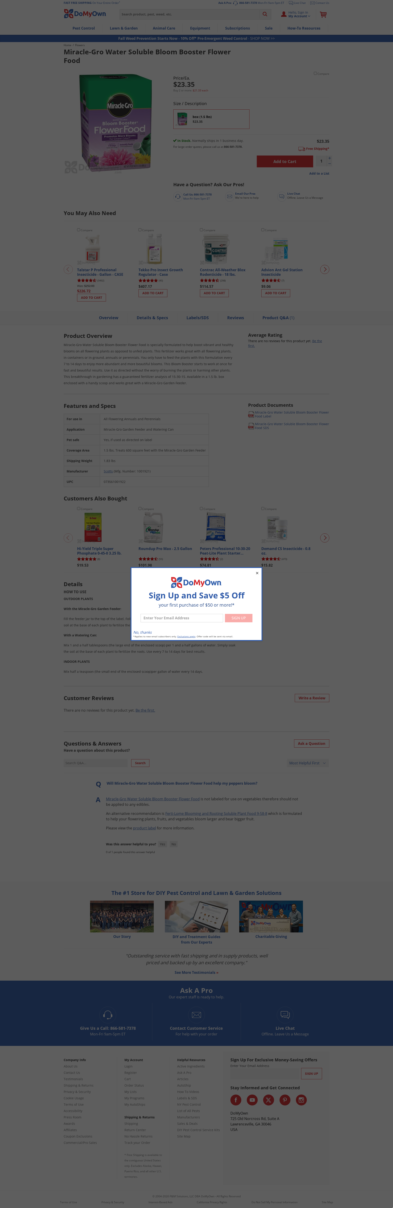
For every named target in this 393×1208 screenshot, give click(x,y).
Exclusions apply (186, 636)
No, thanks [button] (142, 632)
